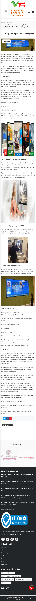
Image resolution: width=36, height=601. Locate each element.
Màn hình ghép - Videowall (23, 579)
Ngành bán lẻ (4, 80)
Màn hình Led (6, 583)
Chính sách (4, 564)
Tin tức (3, 556)
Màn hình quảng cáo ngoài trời (11, 576)
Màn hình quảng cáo (8, 573)
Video (2, 559)
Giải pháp (3, 547)
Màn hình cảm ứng (7, 579)
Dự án (3, 561)
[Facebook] (7, 418)
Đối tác (3, 550)
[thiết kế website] (31, 585)
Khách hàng (4, 553)
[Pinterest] (10, 418)
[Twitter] (4, 418)
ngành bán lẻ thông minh (16, 54)
